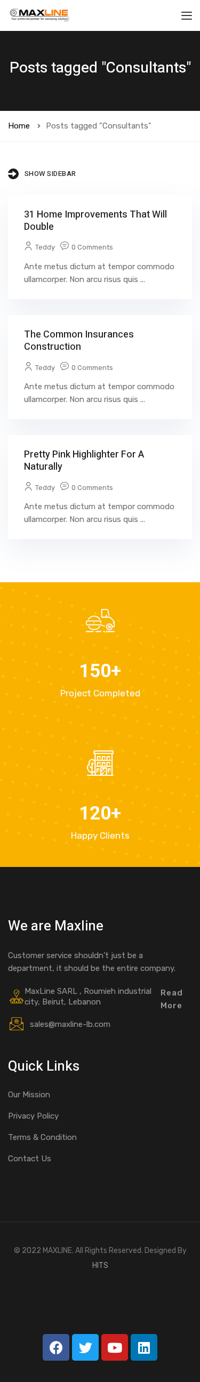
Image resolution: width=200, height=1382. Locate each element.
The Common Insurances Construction (79, 340)
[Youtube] (114, 1347)
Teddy (45, 247)
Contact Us (29, 1158)
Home (19, 126)
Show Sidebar (50, 173)
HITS (100, 1265)
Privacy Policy (33, 1116)
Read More (172, 999)
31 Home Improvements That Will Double (95, 220)
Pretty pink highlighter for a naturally (84, 460)
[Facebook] (56, 1347)
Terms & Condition (42, 1137)
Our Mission (29, 1094)
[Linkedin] (144, 1347)
